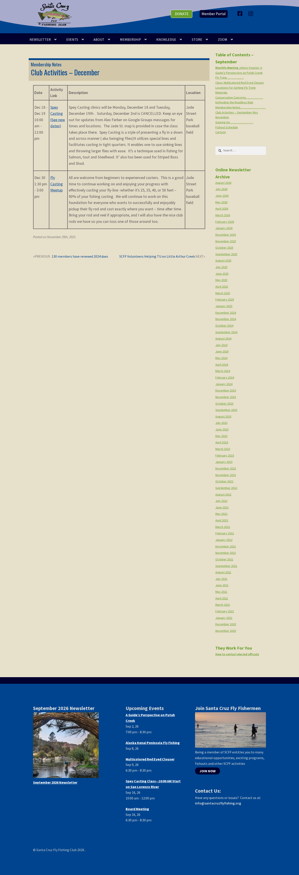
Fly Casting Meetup (56, 184)
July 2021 (221, 579)
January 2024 (223, 384)
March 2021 (222, 605)
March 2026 (222, 215)
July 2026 (221, 189)
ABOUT (98, 39)
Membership (130, 39)
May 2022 (221, 514)
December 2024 (225, 313)
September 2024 (226, 332)
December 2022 (225, 468)
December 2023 (225, 390)
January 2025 (223, 306)
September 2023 (226, 410)
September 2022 (226, 488)
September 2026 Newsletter (55, 782)
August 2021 (223, 572)
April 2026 (221, 209)
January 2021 (223, 618)
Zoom (222, 39)
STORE (197, 39)
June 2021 (222, 585)
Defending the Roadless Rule (234, 102)
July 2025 (221, 267)
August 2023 (223, 416)
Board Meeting (137, 809)
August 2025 (223, 260)
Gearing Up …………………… (234, 122)
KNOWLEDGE (166, 39)
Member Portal (214, 13)
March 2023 (222, 449)
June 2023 (222, 429)
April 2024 (221, 365)
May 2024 (221, 358)
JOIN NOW (207, 771)
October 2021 (224, 559)
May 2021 (221, 592)
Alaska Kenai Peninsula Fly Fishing (153, 742)
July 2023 (221, 423)
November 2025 (225, 241)
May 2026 (221, 202)
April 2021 (221, 598)
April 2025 (221, 287)
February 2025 (224, 299)
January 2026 (223, 228)
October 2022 (224, 481)
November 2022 (225, 475)
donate (181, 13)
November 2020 (225, 631)
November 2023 (225, 397)
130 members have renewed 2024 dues (79, 256)
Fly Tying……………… (229, 78)
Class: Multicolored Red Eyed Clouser (239, 83)
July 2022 (221, 501)
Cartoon (220, 132)
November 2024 (225, 319)
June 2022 (222, 507)
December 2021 (225, 546)
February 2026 (224, 222)
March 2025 (222, 293)
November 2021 (225, 553)
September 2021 (226, 566)
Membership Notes (46, 64)
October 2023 (224, 404)
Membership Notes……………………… (240, 107)
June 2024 (222, 351)
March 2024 (222, 371)
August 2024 (223, 338)
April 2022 (221, 520)
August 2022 (223, 494)
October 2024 (224, 326)
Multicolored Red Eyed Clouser (150, 759)
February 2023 (224, 455)
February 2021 (224, 611)
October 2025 (224, 248)
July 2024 (221, 345)
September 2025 (226, 254)
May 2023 (221, 436)
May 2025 (221, 280)
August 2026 (223, 183)
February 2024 (224, 377)
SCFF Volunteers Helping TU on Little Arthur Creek (157, 256)
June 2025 (222, 274)
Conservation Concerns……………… (239, 97)
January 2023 (223, 462)
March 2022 (222, 527)
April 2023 (221, 442)
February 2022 (224, 533)
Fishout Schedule (226, 127)
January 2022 (223, 540)
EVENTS (72, 39)
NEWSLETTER (40, 39)
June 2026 (222, 196)
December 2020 (225, 624)
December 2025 (225, 235)
